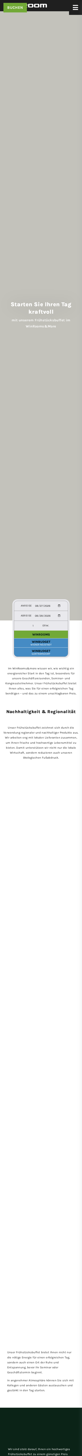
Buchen (15, 7)
